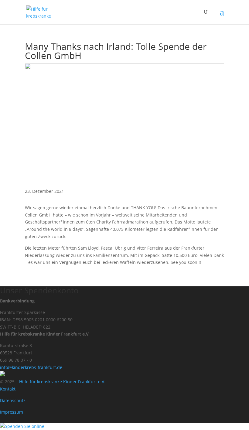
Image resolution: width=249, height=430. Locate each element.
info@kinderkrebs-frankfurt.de (31, 367)
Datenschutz (13, 400)
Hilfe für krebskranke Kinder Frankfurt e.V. (62, 381)
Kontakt (7, 389)
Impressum (11, 412)
